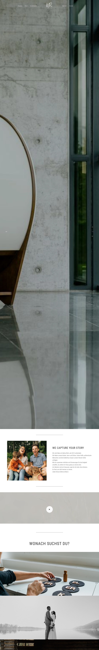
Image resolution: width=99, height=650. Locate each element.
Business (20, 6)
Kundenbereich (33, 6)
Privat (26, 6)
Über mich (64, 6)
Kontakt (71, 6)
